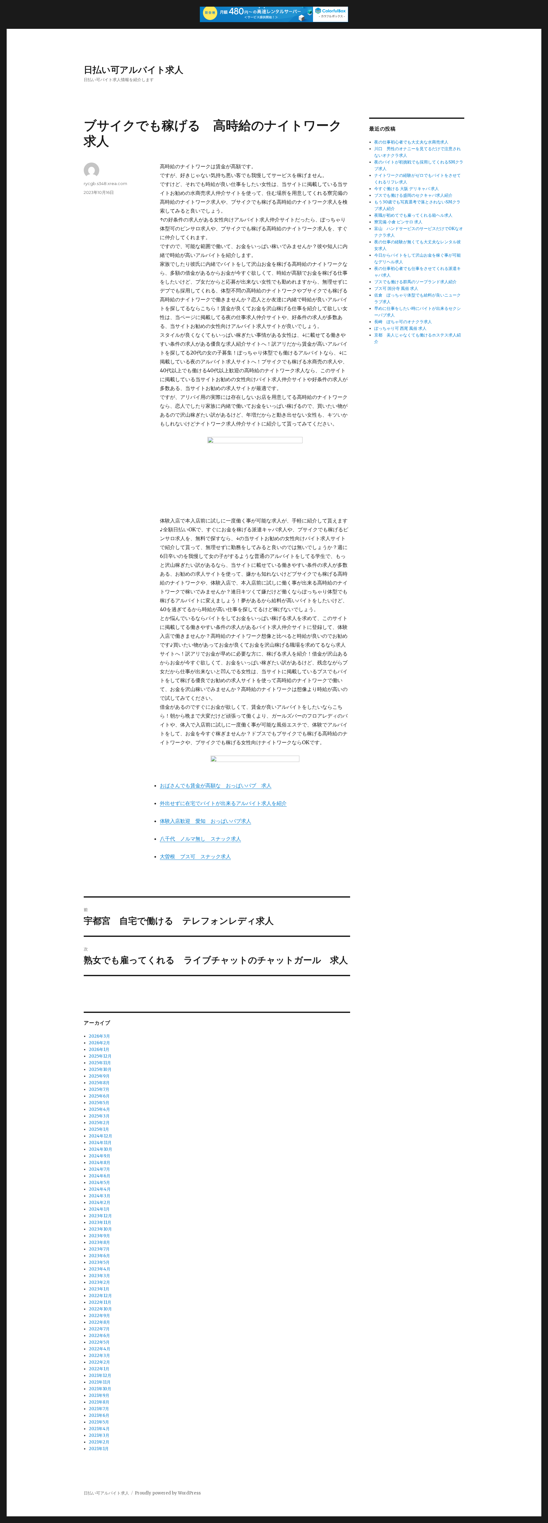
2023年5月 (99, 1262)
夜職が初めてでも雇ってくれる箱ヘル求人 (413, 215)
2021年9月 (99, 1395)
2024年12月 (100, 1136)
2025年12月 (100, 1056)
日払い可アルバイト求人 (133, 69)
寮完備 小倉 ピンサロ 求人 (398, 222)
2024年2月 (99, 1202)
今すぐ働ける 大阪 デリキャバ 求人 (406, 188)
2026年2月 (99, 1043)
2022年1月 (99, 1369)
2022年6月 (99, 1335)
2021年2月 (99, 1442)
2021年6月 (99, 1415)
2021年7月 (99, 1408)
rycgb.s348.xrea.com (105, 183)
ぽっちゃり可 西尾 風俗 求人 (400, 328)
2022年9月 (99, 1315)
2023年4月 (99, 1269)
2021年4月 (99, 1428)
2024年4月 (100, 1189)
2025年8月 (99, 1082)
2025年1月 (99, 1129)
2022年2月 (99, 1362)
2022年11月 (100, 1302)
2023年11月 (100, 1222)
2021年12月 (100, 1375)
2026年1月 (99, 1049)
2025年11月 (100, 1062)
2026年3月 (99, 1036)
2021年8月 (99, 1402)
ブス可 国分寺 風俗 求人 (396, 288)
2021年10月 (100, 1389)
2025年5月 (99, 1102)
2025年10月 (100, 1069)
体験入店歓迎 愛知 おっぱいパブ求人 (205, 821)
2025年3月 (99, 1116)
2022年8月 (99, 1322)
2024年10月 (100, 1149)
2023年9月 (99, 1235)
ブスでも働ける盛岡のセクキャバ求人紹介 (413, 195)
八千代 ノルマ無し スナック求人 (200, 838)
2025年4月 (99, 1109)
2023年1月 (99, 1289)
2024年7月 (99, 1169)
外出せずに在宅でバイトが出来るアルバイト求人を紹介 (223, 803)
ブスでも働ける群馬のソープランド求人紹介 (415, 282)
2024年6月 (99, 1176)
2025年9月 (99, 1076)
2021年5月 (99, 1422)
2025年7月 (99, 1089)
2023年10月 (100, 1229)
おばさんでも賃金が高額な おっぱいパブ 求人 (215, 785)
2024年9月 (99, 1156)
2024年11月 (100, 1142)
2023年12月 (100, 1216)
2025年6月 (99, 1096)
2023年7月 (99, 1249)
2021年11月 (100, 1382)
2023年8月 (99, 1242)
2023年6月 (99, 1255)
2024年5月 (99, 1182)
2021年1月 (99, 1448)
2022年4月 (99, 1349)
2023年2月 (99, 1282)
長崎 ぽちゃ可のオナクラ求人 (403, 321)
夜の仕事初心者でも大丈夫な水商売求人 (411, 142)
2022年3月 (99, 1355)
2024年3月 (99, 1196)
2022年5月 (99, 1342)
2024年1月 (99, 1209)
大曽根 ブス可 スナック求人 (195, 856)
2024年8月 (99, 1162)
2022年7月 (99, 1329)
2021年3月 (99, 1435)
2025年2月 (99, 1122)
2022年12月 (100, 1295)
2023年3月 (99, 1275)
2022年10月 (100, 1309)
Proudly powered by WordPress (168, 1493)
